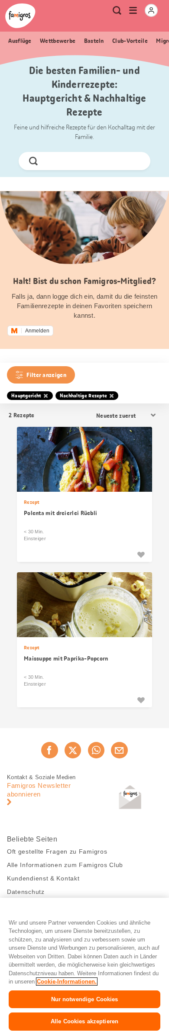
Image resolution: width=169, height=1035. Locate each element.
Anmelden (37, 331)
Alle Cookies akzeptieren (84, 1021)
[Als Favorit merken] (140, 554)
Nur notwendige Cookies (84, 999)
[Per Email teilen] (119, 750)
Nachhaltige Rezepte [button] (83, 395)
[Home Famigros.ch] (20, 15)
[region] (84, 966)
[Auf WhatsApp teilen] (96, 750)
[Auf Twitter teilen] (73, 750)
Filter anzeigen (46, 375)
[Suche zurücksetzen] (136, 161)
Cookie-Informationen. (67, 981)
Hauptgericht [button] (26, 395)
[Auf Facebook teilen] (49, 750)
